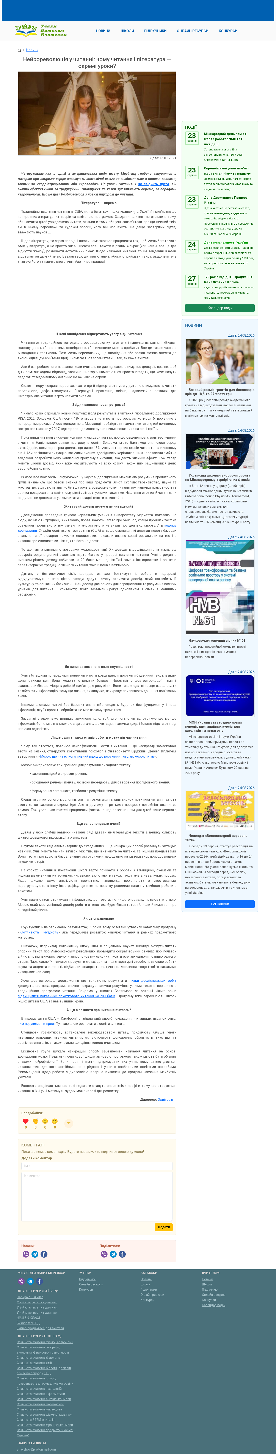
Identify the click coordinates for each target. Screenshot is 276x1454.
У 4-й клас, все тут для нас (37, 1313)
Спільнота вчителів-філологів (38, 1358)
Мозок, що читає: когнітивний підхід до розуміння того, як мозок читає (97, 756)
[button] (68, 1123)
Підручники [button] (155, 31)
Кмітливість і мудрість (38, 932)
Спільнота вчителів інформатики (41, 1394)
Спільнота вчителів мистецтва (39, 1409)
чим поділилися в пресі (36, 1024)
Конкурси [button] (228, 31)
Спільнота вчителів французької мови (45, 1425)
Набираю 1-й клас (30, 1297)
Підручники (87, 1279)
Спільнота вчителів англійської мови (44, 1399)
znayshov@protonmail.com (36, 1449)
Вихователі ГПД (28, 1323)
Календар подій (220, 308)
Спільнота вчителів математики (40, 1404)
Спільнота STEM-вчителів (36, 1420)
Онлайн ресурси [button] (192, 31)
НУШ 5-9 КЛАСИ (28, 1318)
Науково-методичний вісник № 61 (217, 640)
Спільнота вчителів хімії (34, 1363)
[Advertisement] (96, 9)
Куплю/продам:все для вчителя (40, 1328)
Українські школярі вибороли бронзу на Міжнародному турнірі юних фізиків (217, 477)
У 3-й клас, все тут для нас (37, 1307)
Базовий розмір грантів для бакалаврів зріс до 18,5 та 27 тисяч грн (219, 392)
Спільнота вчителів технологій (39, 1389)
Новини (32, 50)
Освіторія (165, 1100)
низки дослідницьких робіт (153, 981)
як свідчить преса (153, 184)
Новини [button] (103, 31)
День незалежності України (226, 242)
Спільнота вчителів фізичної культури (44, 1414)
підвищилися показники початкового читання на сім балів (66, 996)
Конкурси (86, 1289)
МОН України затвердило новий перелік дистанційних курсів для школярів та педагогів (213, 726)
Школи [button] (127, 31)
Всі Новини (220, 904)
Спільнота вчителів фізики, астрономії (45, 1342)
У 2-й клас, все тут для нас (37, 1302)
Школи (145, 1284)
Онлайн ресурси (91, 1284)
